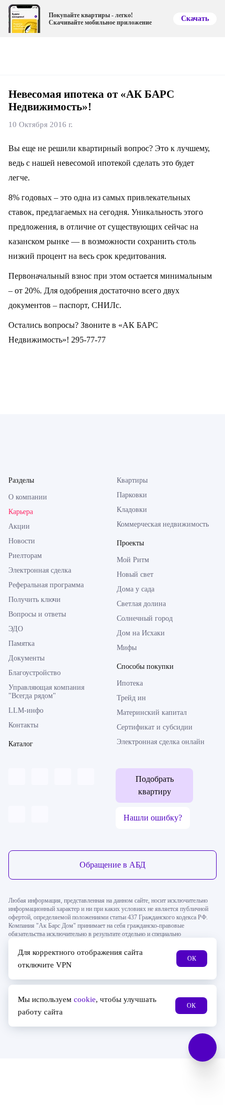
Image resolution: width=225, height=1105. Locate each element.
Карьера (20, 512)
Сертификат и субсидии (155, 727)
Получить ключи (34, 599)
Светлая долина (141, 604)
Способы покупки (145, 666)
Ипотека (130, 683)
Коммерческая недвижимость (163, 524)
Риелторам (25, 556)
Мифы (127, 648)
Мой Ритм (133, 560)
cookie (85, 999)
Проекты (130, 543)
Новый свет (135, 574)
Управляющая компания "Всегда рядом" (46, 691)
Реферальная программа (46, 585)
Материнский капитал (152, 712)
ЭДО (15, 629)
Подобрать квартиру (155, 785)
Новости (21, 541)
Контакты (23, 725)
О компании (27, 497)
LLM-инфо (25, 710)
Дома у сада (135, 589)
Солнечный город (145, 618)
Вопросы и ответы (37, 614)
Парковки (132, 495)
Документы (26, 658)
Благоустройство (34, 673)
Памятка (21, 643)
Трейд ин (131, 698)
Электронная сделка (39, 570)
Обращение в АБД (112, 864)
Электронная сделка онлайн (161, 742)
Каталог (20, 744)
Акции (19, 526)
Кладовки (132, 510)
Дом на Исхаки (141, 633)
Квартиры (132, 480)
